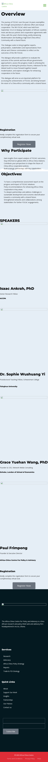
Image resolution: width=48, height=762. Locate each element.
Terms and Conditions (14, 759)
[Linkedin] (3, 304)
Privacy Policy (30, 759)
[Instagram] (25, 634)
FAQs (39, 759)
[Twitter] (18, 634)
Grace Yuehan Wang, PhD (24, 462)
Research (6, 656)
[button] (24, 144)
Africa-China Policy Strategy (13, 664)
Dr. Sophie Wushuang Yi (22, 374)
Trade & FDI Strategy (11, 671)
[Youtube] (31, 634)
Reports (6, 667)
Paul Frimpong (13, 548)
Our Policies (7, 704)
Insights (6, 696)
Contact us (7, 707)
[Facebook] (6, 634)
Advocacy (7, 660)
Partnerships (8, 700)
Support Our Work (10, 692)
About (5, 689)
